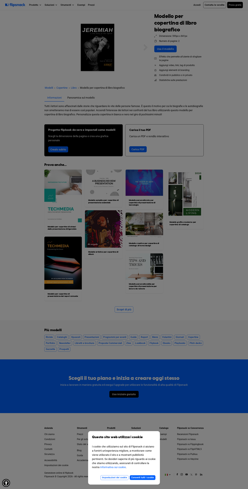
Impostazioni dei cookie (114, 477)
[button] (6, 483)
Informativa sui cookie (113, 467)
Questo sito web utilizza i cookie (117, 437)
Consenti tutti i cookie (142, 477)
